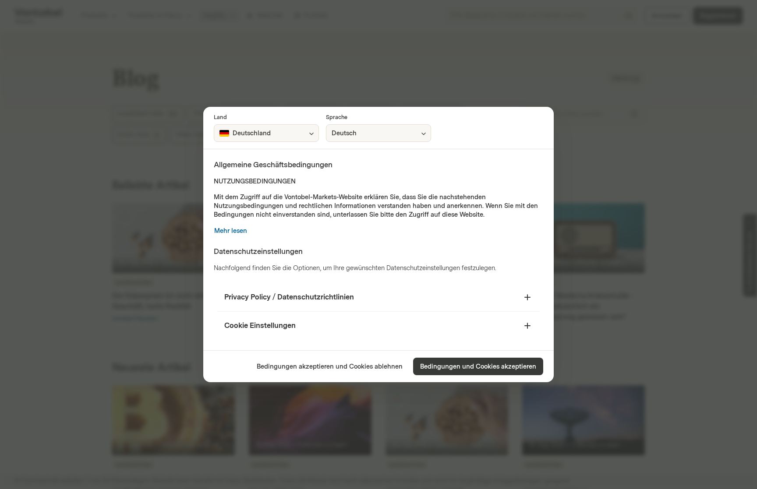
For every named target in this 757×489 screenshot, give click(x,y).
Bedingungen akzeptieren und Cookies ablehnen (330, 366)
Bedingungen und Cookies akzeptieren (478, 366)
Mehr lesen (230, 231)
